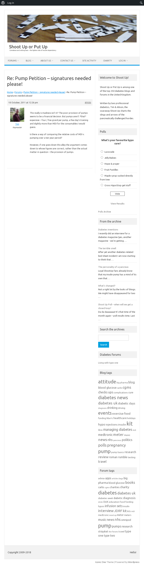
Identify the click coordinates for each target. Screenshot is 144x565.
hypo (101, 424)
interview (106, 511)
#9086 (88, 102)
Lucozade (109, 152)
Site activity (89, 60)
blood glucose (107, 387)
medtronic (105, 434)
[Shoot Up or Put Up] (72, 50)
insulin (122, 424)
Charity (107, 60)
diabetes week (105, 498)
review (103, 457)
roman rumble (118, 457)
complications (121, 392)
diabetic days (126, 403)
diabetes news (113, 397)
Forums (12, 60)
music (127, 435)
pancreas (117, 440)
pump (104, 451)
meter (118, 434)
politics (127, 440)
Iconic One (100, 562)
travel (102, 461)
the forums (113, 532)
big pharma (122, 382)
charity (124, 487)
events (105, 413)
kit (130, 424)
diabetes (107, 492)
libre (100, 430)
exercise (118, 413)
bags (121, 478)
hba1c (110, 418)
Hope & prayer (111, 163)
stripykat (103, 531)
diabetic (118, 498)
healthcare (120, 418)
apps (108, 478)
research (130, 452)
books (130, 482)
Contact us (66, 60)
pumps (116, 526)
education (114, 502)
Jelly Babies (110, 158)
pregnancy (116, 445)
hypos (101, 506)
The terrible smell (107, 248)
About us (46, 60)
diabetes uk (107, 403)
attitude (107, 381)
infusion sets (114, 506)
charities (115, 487)
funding (102, 418)
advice (101, 478)
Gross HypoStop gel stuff (117, 185)
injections (111, 424)
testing (131, 457)
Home (10, 92)
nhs (110, 439)
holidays (131, 418)
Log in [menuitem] (10, 2)
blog (131, 382)
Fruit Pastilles (111, 169)
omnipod (126, 519)
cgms (127, 387)
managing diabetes (117, 429)
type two (109, 535)
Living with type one (108, 362)
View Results (118, 203)
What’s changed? (106, 285)
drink (100, 502)
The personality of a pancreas (113, 267)
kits (129, 511)
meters (127, 515)
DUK (106, 501)
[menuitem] (3, 3)
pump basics (117, 452)
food (127, 413)
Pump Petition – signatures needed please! (44, 92)
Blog (28, 60)
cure (130, 392)
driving (121, 408)
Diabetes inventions (108, 229)
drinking (112, 407)
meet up (112, 515)
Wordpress (133, 562)
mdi (134, 430)
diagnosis (102, 408)
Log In (122, 60)
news (102, 439)
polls (102, 445)
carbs (119, 388)
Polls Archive (104, 211)
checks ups (105, 392)
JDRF (118, 511)
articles (115, 478)
